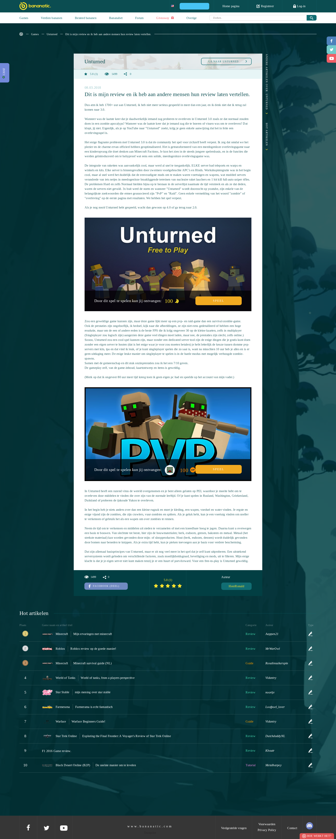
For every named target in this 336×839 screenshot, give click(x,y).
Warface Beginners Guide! (88, 721)
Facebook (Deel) (106, 586)
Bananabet (115, 18)
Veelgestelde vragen (234, 828)
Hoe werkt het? (319, 836)
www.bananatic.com (149, 826)
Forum (139, 18)
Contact (292, 828)
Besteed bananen (85, 18)
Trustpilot (150, 832)
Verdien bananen (51, 18)
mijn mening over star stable (93, 692)
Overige (191, 18)
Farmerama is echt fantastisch (94, 707)
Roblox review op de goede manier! (93, 648)
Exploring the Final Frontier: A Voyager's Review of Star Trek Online (126, 736)
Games (23, 18)
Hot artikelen (266, 134)
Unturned (52, 34)
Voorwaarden (267, 824)
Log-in (300, 6)
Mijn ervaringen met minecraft (92, 634)
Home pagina (231, 6)
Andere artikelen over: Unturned (266, 82)
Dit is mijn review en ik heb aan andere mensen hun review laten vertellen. (108, 34)
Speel (218, 300)
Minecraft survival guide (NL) (92, 663)
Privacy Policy (267, 830)
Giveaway (163, 18)
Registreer (267, 6)
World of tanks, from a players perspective (108, 677)
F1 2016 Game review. (56, 751)
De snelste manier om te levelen (115, 765)
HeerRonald (236, 586)
